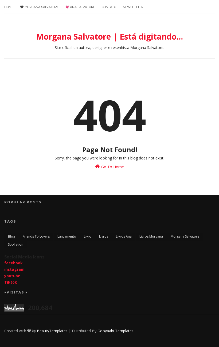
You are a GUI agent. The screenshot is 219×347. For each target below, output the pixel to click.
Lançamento (66, 236)
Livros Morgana (151, 236)
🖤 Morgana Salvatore (39, 7)
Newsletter (133, 7)
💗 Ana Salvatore (80, 7)
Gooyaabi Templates (115, 330)
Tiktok (10, 282)
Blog (11, 236)
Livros (103, 236)
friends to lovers (36, 236)
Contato (109, 7)
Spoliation (15, 244)
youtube (12, 275)
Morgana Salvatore (185, 236)
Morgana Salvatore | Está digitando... (109, 36)
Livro (87, 236)
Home (8, 7)
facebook (13, 262)
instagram (14, 269)
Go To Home (112, 166)
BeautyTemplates (52, 330)
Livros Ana (124, 236)
